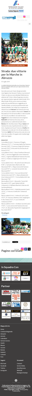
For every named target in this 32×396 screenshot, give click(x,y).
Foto (2, 357)
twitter (21, 17)
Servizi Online (21, 366)
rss (27, 17)
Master (3, 345)
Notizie (3, 350)
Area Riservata (21, 368)
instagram (24, 17)
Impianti (3, 352)
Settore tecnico (5, 341)
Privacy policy (24, 389)
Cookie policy (16, 391)
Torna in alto (16, 382)
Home (2, 329)
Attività (3, 336)
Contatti (3, 354)
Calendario (4, 338)
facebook (18, 17)
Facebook (3, 366)
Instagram (4, 370)
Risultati (4, 215)
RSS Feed (3, 363)
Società (3, 347)
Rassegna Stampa (22, 373)
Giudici (3, 343)
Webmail (19, 370)
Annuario (3, 334)
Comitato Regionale (6, 331)
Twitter (3, 368)
